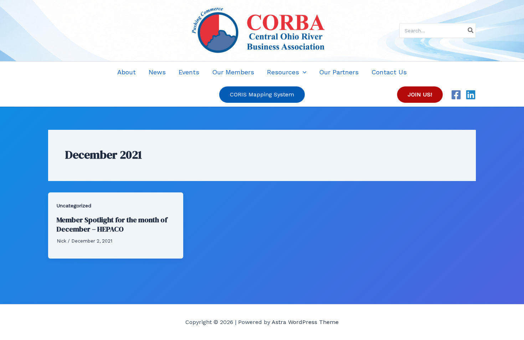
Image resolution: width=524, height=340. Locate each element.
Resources (283, 72)
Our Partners (339, 72)
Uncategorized (74, 205)
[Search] (471, 30)
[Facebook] (456, 95)
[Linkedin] (471, 95)
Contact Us (389, 72)
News (157, 72)
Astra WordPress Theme (305, 322)
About (126, 72)
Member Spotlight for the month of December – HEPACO (112, 224)
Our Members (233, 72)
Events (189, 72)
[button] (303, 72)
